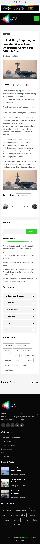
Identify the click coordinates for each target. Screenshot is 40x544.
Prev (13, 207)
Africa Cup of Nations (15, 296)
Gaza (7, 355)
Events (8, 323)
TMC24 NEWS (23, 537)
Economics (10, 316)
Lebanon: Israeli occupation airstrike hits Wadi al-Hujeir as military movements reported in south (19, 272)
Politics (9, 330)
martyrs (19, 360)
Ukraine (26, 365)
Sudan (7, 365)
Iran (15, 355)
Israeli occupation (28, 355)
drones (7, 350)
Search (6, 223)
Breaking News (12, 309)
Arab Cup (10, 303)
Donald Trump (22, 345)
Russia (29, 360)
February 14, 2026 (11, 56)
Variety (6, 34)
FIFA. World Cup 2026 (22, 350)
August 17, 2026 (19, 474)
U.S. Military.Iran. (23, 195)
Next (26, 207)
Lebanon (8, 360)
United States (10, 370)
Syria (16, 365)
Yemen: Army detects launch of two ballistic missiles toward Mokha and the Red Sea (18, 255)
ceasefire (8, 345)
